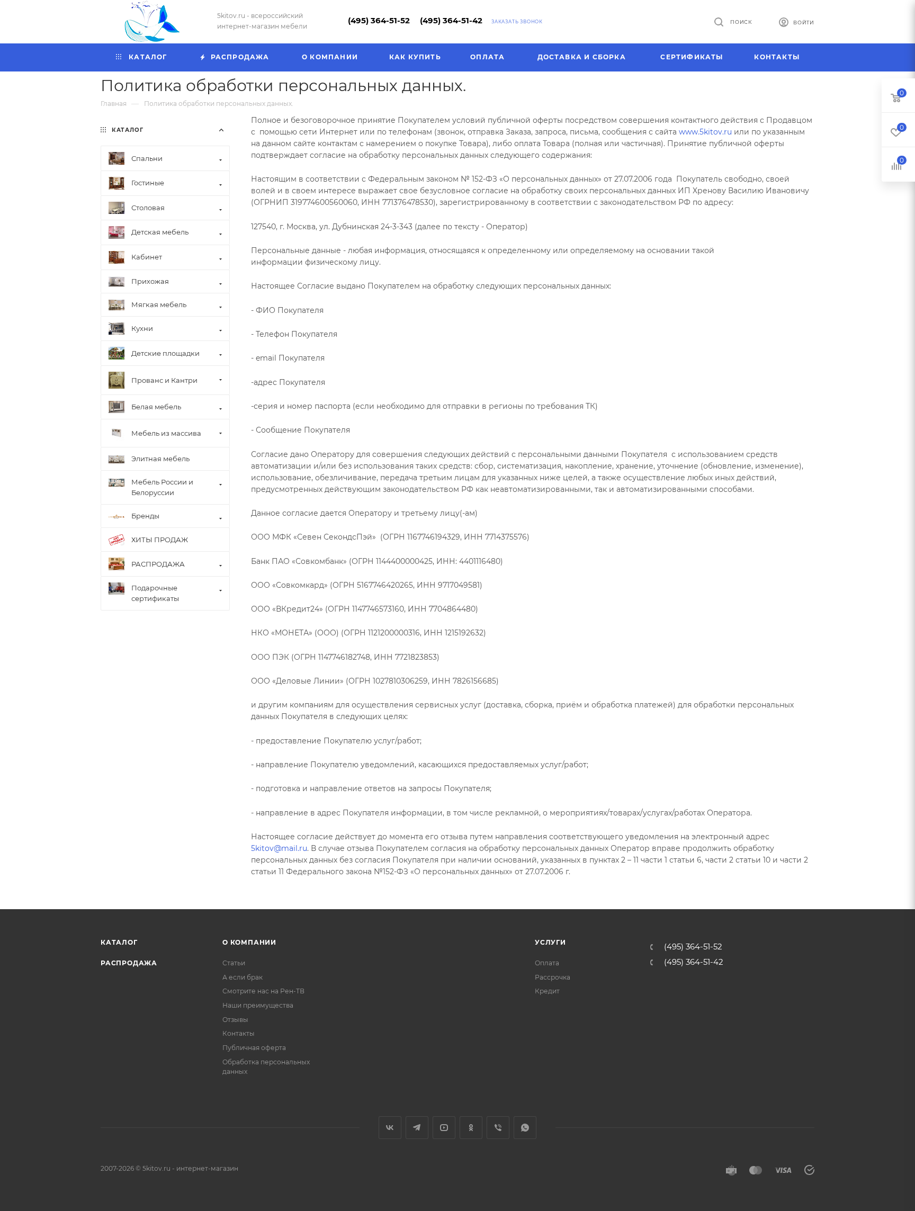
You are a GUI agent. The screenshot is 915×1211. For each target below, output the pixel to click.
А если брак (242, 977)
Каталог (119, 942)
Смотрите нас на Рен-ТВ (263, 991)
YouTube (444, 1127)
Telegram (417, 1127)
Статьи (233, 963)
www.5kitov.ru (705, 132)
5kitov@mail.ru (279, 848)
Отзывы (235, 1020)
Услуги (550, 942)
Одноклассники (471, 1127)
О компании (249, 942)
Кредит (547, 991)
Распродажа (129, 963)
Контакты (238, 1033)
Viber (498, 1127)
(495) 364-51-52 (379, 20)
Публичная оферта (254, 1048)
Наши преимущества (257, 1005)
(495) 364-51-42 (451, 20)
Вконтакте (390, 1127)
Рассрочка (552, 977)
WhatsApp (525, 1127)
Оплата (547, 963)
